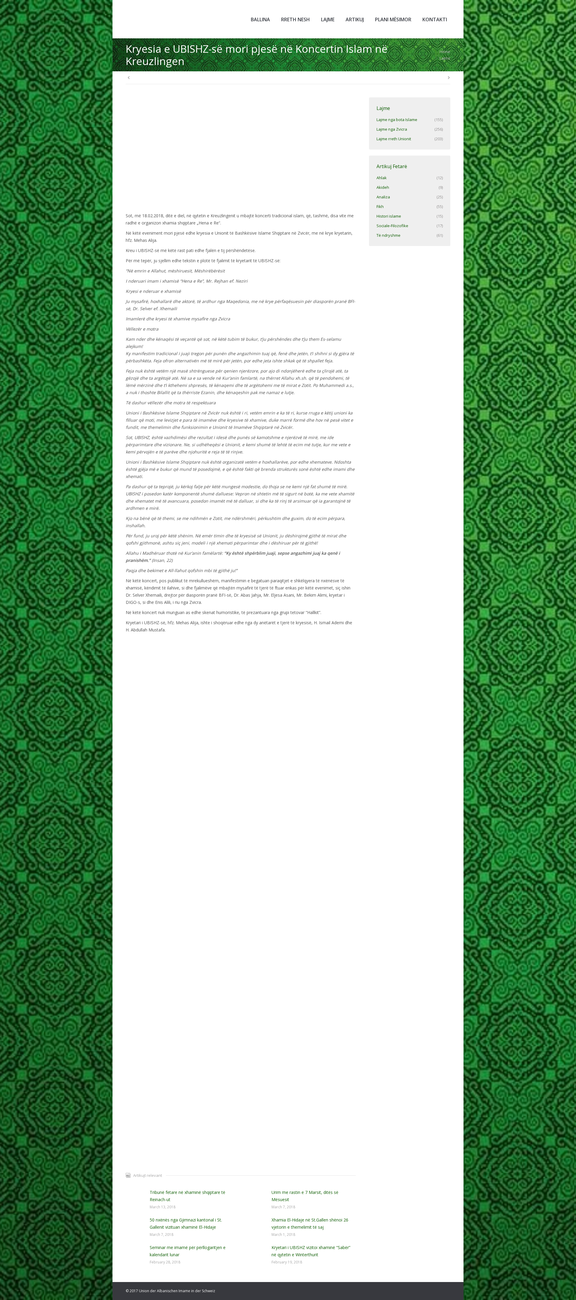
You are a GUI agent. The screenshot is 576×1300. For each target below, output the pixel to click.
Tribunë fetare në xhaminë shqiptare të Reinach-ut (187, 1195)
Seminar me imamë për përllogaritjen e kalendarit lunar (188, 1251)
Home (445, 51)
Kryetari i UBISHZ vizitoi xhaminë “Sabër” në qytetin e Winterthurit (311, 1251)
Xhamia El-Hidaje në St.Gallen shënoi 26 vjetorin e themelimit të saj (310, 1223)
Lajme (445, 58)
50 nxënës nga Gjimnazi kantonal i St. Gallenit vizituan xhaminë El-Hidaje (186, 1223)
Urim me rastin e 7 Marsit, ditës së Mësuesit (305, 1195)
